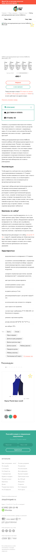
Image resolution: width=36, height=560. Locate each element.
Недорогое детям (12, 349)
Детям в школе (11, 346)
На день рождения (23, 463)
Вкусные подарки (23, 474)
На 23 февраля (6, 489)
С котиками (5, 468)
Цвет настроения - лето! (9, 463)
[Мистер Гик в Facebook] (6, 530)
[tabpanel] (18, 384)
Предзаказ (18, 82)
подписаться (18, 450)
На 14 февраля (22, 487)
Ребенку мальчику (12, 353)
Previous (2, 65)
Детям (4, 484)
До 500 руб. (21, 479)
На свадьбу (5, 466)
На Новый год (6, 471)
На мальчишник (22, 468)
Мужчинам (5, 482)
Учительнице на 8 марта (14, 356)
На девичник (21, 466)
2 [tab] (13, 396)
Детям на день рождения (14, 339)
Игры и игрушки (11, 335)
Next (34, 65)
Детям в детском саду (13, 342)
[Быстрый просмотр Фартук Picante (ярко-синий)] (6, 416)
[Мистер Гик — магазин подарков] (18, 9)
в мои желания (18, 87)
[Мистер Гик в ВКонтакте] (3, 530)
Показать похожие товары (9, 100)
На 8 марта (21, 489)
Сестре (17, 332)
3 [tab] (16, 396)
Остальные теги (28, 356)
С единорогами (6, 474)
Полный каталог (6, 479)
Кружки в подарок (7, 476)
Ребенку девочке (25, 346)
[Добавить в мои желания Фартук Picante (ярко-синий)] (10, 416)
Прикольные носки (23, 476)
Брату (9, 332)
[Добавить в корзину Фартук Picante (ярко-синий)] (15, 416)
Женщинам (21, 482)
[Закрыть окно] (32, 2)
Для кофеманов (22, 471)
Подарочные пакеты (8, 487)
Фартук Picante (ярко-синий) (13, 401)
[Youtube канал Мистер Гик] (10, 530)
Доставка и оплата (14, 112)
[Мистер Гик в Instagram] (13, 530)
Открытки (21, 484)
